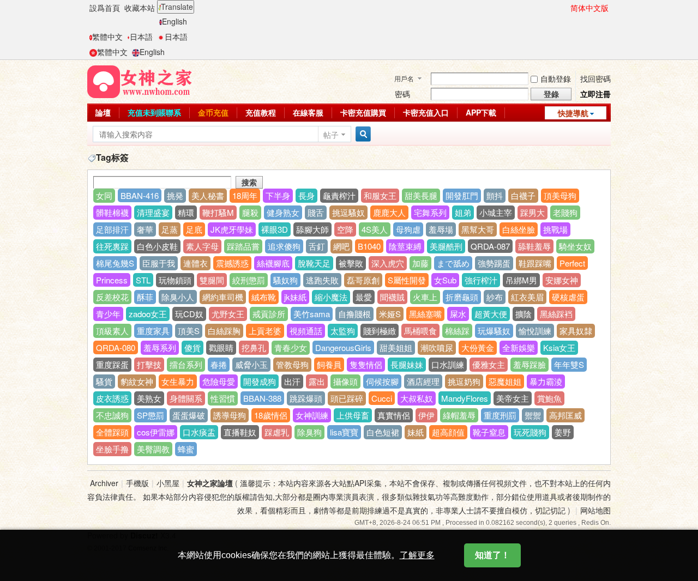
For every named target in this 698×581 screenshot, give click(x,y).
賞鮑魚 (549, 398)
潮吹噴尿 (436, 347)
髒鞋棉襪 (112, 212)
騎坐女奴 (575, 246)
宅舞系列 (430, 212)
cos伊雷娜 (155, 432)
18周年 (244, 195)
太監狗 (342, 330)
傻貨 (192, 347)
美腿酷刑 (446, 246)
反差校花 (112, 296)
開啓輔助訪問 (565, 8)
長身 (306, 195)
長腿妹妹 (406, 364)
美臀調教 (153, 449)
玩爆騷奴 (494, 330)
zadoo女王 (148, 313)
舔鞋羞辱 (534, 246)
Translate (177, 6)
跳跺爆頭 (306, 398)
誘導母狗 (229, 415)
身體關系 (186, 398)
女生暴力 (177, 381)
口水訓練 (447, 364)
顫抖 (494, 195)
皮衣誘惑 (112, 398)
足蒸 (169, 229)
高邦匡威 (565, 415)
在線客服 (308, 112)
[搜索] (361, 134)
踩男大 (532, 212)
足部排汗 (112, 229)
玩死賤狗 (530, 432)
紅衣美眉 (527, 296)
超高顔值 (448, 432)
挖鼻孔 (254, 347)
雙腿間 (212, 280)
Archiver (104, 482)
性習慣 (222, 398)
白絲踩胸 (224, 330)
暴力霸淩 (545, 381)
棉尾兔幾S (115, 263)
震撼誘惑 (232, 263)
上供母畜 (352, 415)
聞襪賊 (392, 296)
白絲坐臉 (518, 229)
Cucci (381, 398)
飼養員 (329, 364)
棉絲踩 (457, 330)
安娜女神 (561, 280)
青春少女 (290, 347)
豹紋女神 (137, 381)
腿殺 (250, 212)
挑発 (175, 195)
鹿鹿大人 (389, 212)
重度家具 (153, 330)
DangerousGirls (343, 347)
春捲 (218, 364)
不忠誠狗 (112, 415)
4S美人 (375, 229)
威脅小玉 (251, 364)
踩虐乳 (276, 432)
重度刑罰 (500, 415)
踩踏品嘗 (243, 246)
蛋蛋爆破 (188, 415)
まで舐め (453, 263)
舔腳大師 (312, 229)
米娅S (390, 313)
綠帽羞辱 (459, 415)
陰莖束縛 (405, 246)
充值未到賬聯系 (154, 112)
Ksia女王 (559, 347)
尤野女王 (228, 313)
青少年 (108, 313)
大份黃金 (477, 347)
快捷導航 (573, 112)
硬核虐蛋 (568, 296)
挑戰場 (555, 229)
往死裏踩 (112, 246)
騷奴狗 (285, 280)
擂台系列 (186, 364)
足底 (194, 229)
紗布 (494, 296)
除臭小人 (177, 296)
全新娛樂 (518, 347)
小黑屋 (168, 482)
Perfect (572, 263)
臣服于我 (158, 263)
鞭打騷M (218, 212)
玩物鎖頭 (175, 280)
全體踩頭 (112, 432)
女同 (104, 195)
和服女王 (380, 195)
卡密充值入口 (426, 112)
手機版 (137, 482)
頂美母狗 (560, 195)
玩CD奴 (189, 313)
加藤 (420, 263)
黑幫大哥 (477, 229)
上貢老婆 (265, 330)
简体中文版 (589, 7)
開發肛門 (462, 195)
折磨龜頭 (462, 296)
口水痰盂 (199, 432)
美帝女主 (512, 398)
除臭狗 (309, 432)
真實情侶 (393, 415)
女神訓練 (312, 415)
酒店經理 (423, 381)
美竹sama (311, 313)
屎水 (458, 313)
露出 (317, 381)
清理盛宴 (153, 212)
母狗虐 (408, 229)
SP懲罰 (150, 415)
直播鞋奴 (240, 432)
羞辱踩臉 (529, 364)
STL (143, 280)
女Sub (445, 280)
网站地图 (595, 510)
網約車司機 (222, 296)
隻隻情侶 (366, 364)
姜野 (563, 432)
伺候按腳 (382, 381)
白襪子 (523, 195)
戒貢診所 (268, 313)
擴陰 (523, 313)
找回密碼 (595, 78)
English (174, 21)
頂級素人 (112, 330)
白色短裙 (382, 432)
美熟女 (149, 398)
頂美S (189, 330)
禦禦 (533, 415)
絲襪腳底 (273, 263)
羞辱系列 (159, 347)
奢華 (145, 229)
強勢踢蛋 (494, 263)
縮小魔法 (331, 296)
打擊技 (149, 364)
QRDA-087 (490, 246)
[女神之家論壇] (139, 80)
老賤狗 (565, 212)
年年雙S (569, 364)
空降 (345, 229)
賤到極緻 (379, 330)
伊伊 (426, 415)
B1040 (369, 246)
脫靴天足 (314, 263)
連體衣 (195, 263)
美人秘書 (207, 195)
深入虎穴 (387, 263)
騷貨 (104, 381)
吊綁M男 (521, 280)
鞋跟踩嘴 (535, 263)
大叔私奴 (416, 398)
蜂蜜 (186, 449)
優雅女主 (488, 364)
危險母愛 (218, 381)
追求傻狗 (284, 246)
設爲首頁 (104, 7)
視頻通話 (306, 330)
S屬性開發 (407, 280)
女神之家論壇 (210, 482)
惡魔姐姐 (505, 381)
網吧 (341, 246)
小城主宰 (495, 212)
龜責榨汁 (339, 195)
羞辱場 (441, 229)
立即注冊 (595, 93)
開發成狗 (259, 381)
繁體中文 (107, 36)
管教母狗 (292, 364)
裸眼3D (274, 229)
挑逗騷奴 (348, 212)
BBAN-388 (262, 398)
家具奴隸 (575, 330)
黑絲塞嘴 (425, 313)
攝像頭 (345, 381)
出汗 (292, 381)
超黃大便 (490, 313)
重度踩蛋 (112, 364)
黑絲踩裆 (556, 313)
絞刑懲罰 (248, 280)
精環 (186, 212)
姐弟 (463, 212)
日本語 (141, 36)
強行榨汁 (481, 280)
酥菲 (145, 296)
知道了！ (492, 555)
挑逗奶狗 (464, 381)
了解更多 (417, 555)
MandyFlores (464, 398)
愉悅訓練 (535, 330)
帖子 (331, 134)
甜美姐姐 (396, 347)
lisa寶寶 (344, 432)
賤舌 (316, 212)
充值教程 (260, 112)
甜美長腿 (421, 195)
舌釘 (317, 246)
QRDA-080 (115, 347)
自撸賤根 (354, 313)
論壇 (103, 112)
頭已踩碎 (346, 398)
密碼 (402, 93)
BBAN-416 (140, 195)
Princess (112, 280)
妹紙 (415, 432)
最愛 (364, 296)
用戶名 (404, 78)
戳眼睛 (221, 347)
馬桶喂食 (420, 330)
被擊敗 (351, 263)
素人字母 (202, 246)
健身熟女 (283, 212)
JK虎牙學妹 (231, 229)
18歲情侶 (270, 415)
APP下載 (481, 112)
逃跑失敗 (322, 280)
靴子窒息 (489, 432)
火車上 (425, 296)
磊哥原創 (363, 280)
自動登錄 (555, 78)
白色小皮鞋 (157, 246)
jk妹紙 (295, 296)
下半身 (278, 195)
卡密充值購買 (363, 112)
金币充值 (213, 112)
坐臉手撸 (112, 449)
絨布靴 (263, 296)
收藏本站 (139, 7)
